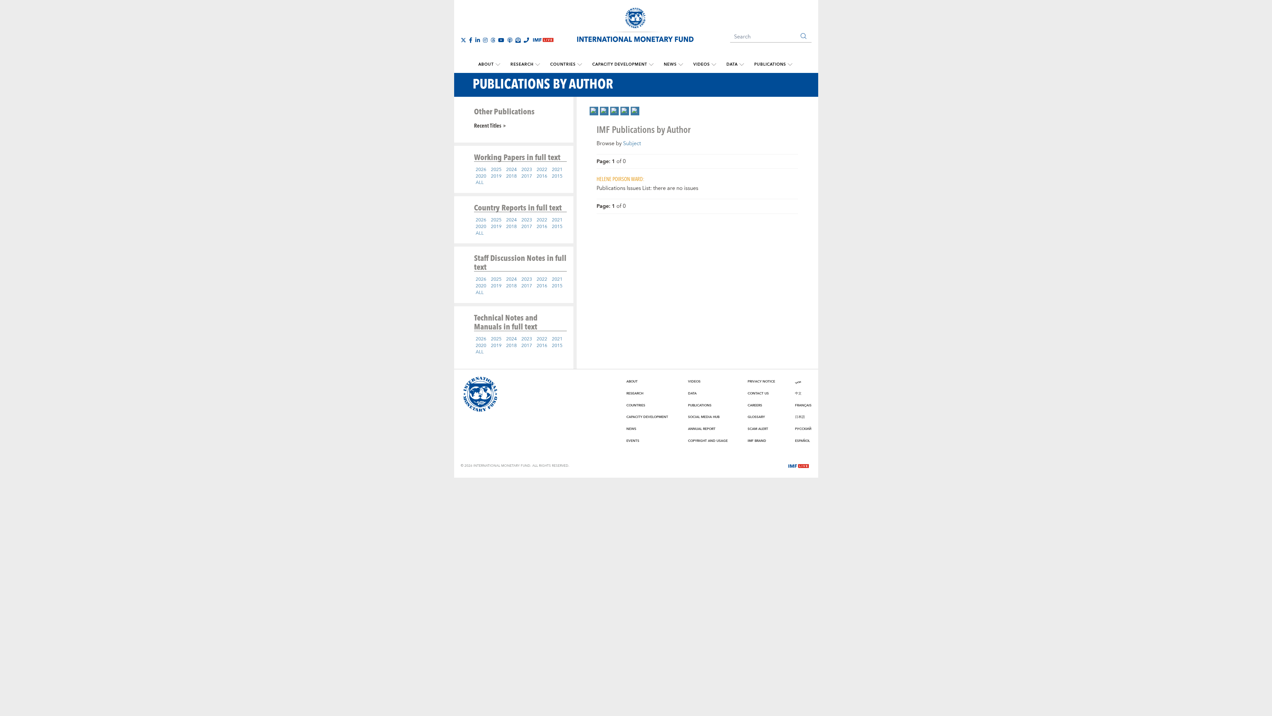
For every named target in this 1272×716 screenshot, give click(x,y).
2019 (496, 176)
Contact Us (758, 393)
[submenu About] (498, 64)
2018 (511, 176)
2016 (542, 176)
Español (802, 441)
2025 (496, 170)
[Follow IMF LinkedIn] (477, 40)
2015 (557, 176)
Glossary (756, 417)
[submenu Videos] (714, 64)
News (670, 64)
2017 (526, 176)
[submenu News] (681, 64)
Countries (563, 64)
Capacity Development (619, 64)
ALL (480, 183)
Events (632, 441)
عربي (798, 382)
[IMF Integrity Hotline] (526, 40)
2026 (481, 170)
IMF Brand (757, 441)
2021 (557, 170)
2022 (542, 170)
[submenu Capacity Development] (651, 64)
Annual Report (702, 429)
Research (522, 64)
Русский (803, 429)
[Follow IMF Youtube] (501, 40)
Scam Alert (758, 429)
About (486, 64)
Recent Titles (487, 125)
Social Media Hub (703, 417)
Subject (632, 143)
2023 (526, 170)
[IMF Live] (798, 465)
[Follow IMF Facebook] (470, 40)
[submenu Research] (538, 64)
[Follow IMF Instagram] (485, 40)
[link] (594, 111)
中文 (798, 393)
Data (732, 64)
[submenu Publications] (790, 64)
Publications (770, 64)
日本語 (800, 417)
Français (803, 405)
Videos (701, 64)
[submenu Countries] (580, 64)
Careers (755, 405)
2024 (511, 170)
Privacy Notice (761, 382)
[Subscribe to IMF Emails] (518, 40)
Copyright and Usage (708, 441)
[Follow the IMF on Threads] (493, 40)
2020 (481, 176)
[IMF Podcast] (509, 40)
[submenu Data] (742, 64)
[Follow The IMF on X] (463, 40)
